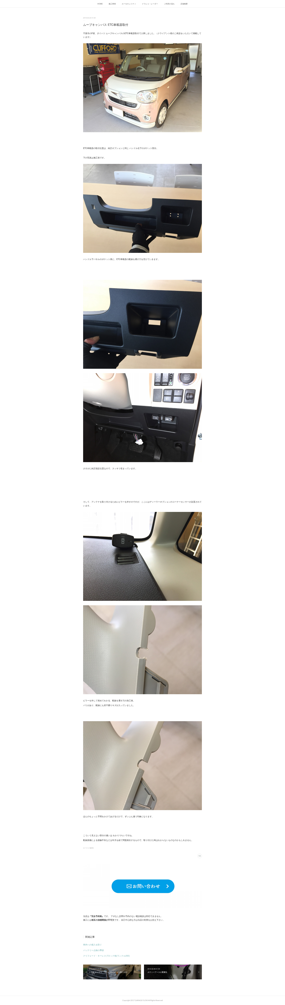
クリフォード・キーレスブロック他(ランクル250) (106, 955)
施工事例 (112, 3)
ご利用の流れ (169, 3)
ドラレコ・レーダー (150, 3)
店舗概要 (184, 3)
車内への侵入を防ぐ (92, 944)
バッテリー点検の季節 (93, 950)
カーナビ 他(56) (88, 848)
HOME (100, 3)
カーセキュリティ (129, 3)
